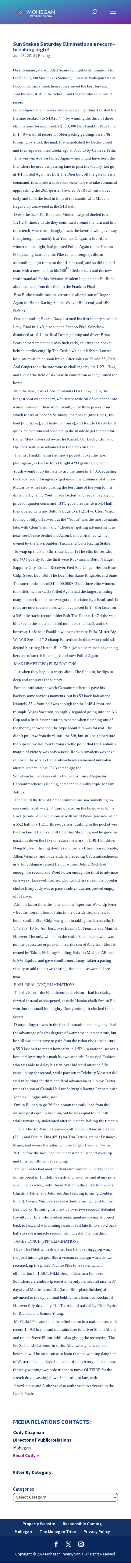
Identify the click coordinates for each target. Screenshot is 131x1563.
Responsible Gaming (82, 1523)
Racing (44, 55)
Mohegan (23, 1531)
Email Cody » (26, 1455)
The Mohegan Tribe (58, 1531)
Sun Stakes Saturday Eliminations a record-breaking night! (64, 46)
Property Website (39, 1523)
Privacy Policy (96, 1531)
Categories (23, 1489)
